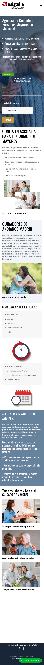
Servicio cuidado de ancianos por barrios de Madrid (22, 645)
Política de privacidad (17, 658)
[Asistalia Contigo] (13, 8)
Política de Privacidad (26, 103)
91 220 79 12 (8, 74)
